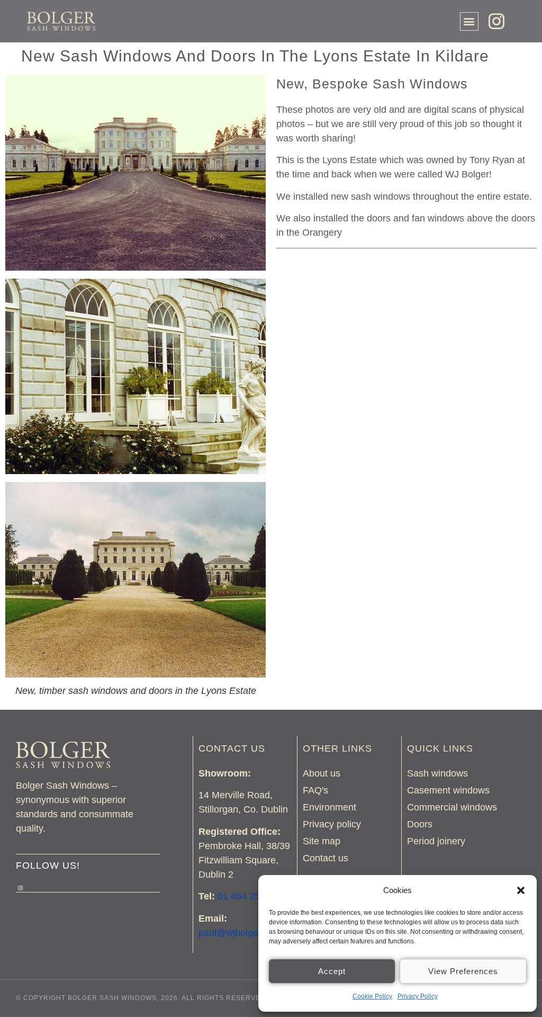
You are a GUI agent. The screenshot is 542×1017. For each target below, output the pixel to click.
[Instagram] (496, 21)
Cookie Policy (372, 996)
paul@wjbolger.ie (234, 932)
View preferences (463, 971)
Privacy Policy (418, 996)
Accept (332, 971)
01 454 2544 (244, 896)
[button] (521, 890)
